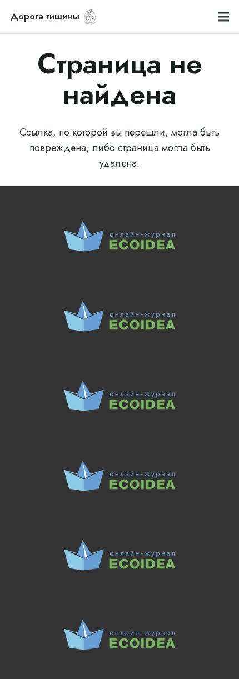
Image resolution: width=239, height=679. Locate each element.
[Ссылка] (90, 16)
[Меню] (223, 17)
